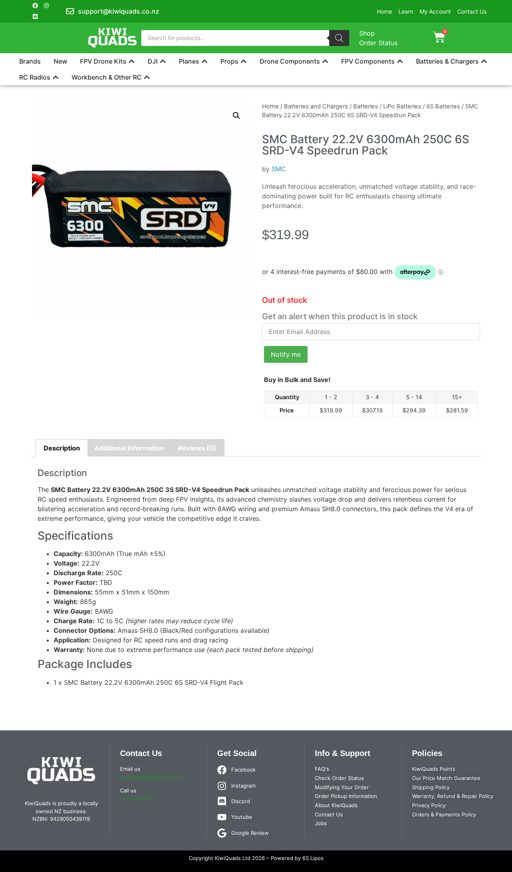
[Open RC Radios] (55, 77)
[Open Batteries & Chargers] (484, 61)
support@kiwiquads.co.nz (152, 777)
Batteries (365, 106)
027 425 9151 (136, 798)
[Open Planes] (204, 61)
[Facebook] (35, 5)
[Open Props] (243, 61)
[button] (236, 115)
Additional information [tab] (129, 448)
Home (270, 106)
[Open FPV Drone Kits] (131, 61)
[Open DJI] (163, 61)
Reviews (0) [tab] (197, 448)
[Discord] (35, 16)
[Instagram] (46, 5)
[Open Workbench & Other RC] (147, 77)
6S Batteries (443, 106)
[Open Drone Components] (325, 61)
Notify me (286, 354)
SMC (279, 169)
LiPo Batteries (402, 106)
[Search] (339, 38)
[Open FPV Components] (400, 61)
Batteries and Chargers (316, 106)
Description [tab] (62, 448)
